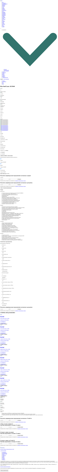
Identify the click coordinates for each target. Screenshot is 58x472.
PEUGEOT (4, 13)
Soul (2, 83)
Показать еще (3, 396)
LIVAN (3, 23)
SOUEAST (4, 14)
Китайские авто (6, 70)
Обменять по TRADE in (4, 155)
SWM (3, 18)
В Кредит (5, 334)
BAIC (3, 22)
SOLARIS (3, 19)
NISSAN (3, 5)
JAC (2, 20)
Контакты (3, 76)
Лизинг (3, 71)
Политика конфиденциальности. (5, 466)
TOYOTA (3, 9)
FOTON (3, 6)
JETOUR (3, 24)
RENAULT (4, 4)
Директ (3, 73)
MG (2, 25)
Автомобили (4, 81)
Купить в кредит (10, 155)
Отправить (19, 179)
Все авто (5, 69)
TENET (3, 16)
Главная (3, 80)
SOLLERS (3, 17)
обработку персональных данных (20, 180)
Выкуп (3, 74)
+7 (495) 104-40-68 (5, 77)
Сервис (3, 458)
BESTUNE (4, 15)
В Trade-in (2, 334)
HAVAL (3, 8)
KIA (2, 2)
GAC (3, 11)
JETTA (3, 26)
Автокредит (4, 72)
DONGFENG (4, 10)
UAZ (3, 7)
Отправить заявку (20, 435)
